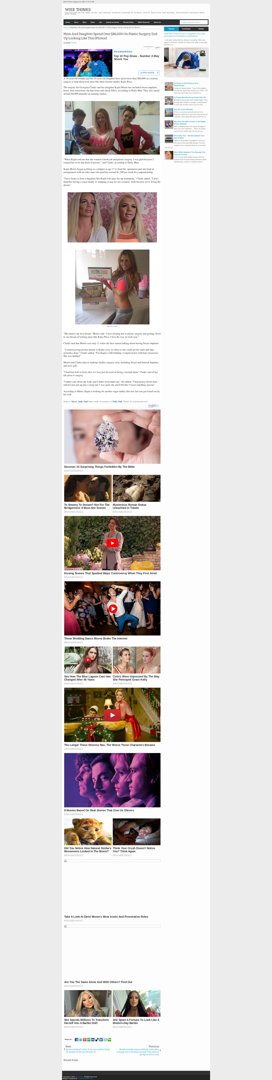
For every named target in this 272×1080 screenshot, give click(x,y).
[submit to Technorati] (109, 1039)
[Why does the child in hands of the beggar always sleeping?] (169, 128)
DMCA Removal (143, 22)
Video (93, 22)
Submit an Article (112, 22)
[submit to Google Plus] (84, 1039)
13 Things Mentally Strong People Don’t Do (190, 97)
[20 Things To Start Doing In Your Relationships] (169, 90)
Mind (84, 22)
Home (68, 22)
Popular (171, 29)
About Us (157, 22)
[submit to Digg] (93, 1039)
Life (100, 22)
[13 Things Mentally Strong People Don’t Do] (169, 104)
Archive (201, 29)
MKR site (89, 1078)
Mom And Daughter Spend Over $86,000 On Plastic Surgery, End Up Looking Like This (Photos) (110, 36)
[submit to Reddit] (105, 1039)
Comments (186, 29)
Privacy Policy (128, 22)
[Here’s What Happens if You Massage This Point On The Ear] (169, 159)
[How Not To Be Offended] (169, 116)
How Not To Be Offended (183, 109)
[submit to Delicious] (97, 1039)
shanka (73, 43)
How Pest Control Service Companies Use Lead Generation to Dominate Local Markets (184, 35)
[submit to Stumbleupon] (89, 1039)
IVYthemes (81, 1078)
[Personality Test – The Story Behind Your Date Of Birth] (169, 142)
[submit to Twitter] (80, 1039)
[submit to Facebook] (76, 1039)
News (76, 22)
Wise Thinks (78, 9)
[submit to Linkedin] (101, 1039)
